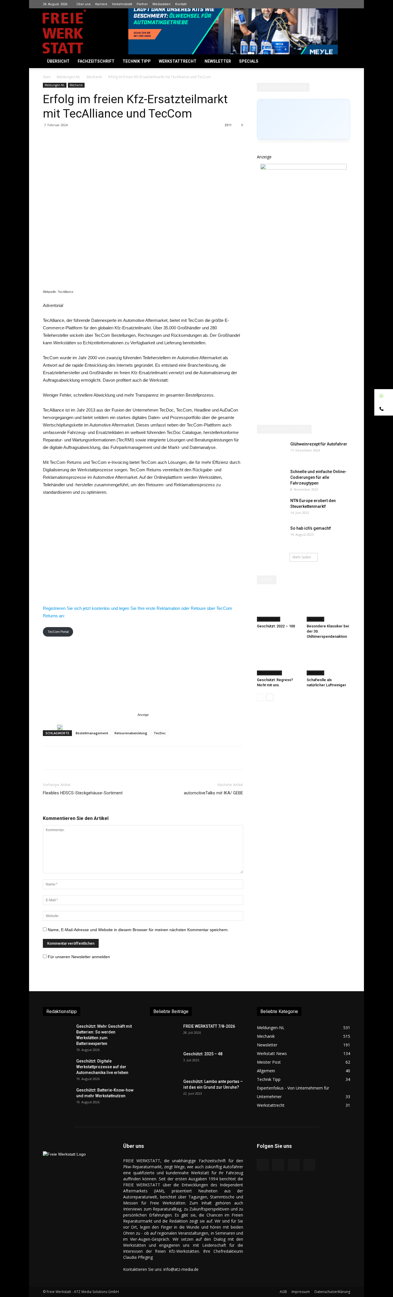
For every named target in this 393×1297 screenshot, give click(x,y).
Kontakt (180, 4)
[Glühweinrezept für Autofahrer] (271, 451)
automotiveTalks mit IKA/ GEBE (213, 793)
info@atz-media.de (181, 1269)
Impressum (300, 1291)
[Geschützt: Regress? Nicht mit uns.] (279, 660)
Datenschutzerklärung (332, 1291)
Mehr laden (302, 557)
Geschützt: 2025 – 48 (202, 1054)
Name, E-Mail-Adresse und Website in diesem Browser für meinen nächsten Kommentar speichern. (138, 929)
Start (46, 76)
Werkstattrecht (178, 61)
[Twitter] (346, 4)
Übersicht (58, 61)
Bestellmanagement (92, 733)
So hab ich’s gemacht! (310, 528)
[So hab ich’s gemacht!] (271, 535)
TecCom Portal (58, 631)
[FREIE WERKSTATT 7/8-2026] (164, 1033)
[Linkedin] (336, 4)
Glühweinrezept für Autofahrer (318, 444)
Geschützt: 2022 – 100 (276, 626)
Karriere (101, 4)
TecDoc (160, 733)
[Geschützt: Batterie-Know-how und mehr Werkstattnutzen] (57, 1097)
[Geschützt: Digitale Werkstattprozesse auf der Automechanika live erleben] (57, 1068)
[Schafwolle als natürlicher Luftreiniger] (328, 660)
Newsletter (218, 61)
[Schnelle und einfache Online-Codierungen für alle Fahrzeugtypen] (271, 479)
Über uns (84, 4)
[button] (343, 61)
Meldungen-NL (68, 76)
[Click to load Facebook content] (303, 119)
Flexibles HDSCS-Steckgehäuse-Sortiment (83, 793)
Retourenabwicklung (131, 733)
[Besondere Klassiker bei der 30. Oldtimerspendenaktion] (328, 607)
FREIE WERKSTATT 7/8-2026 (209, 1026)
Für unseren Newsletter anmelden (79, 956)
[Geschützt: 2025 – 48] (164, 1061)
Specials (248, 61)
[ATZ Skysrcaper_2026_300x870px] (303, 168)
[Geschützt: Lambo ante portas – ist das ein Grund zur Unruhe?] (164, 1089)
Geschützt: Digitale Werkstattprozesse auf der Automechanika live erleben (102, 1067)
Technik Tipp (137, 61)
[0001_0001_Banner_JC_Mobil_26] (60, 727)
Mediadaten (161, 4)
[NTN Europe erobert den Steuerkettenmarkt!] (271, 508)
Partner (142, 4)
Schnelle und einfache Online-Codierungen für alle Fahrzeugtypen (318, 477)
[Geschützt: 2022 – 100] (279, 607)
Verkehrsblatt (122, 4)
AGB (283, 1291)
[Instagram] (327, 4)
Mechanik (94, 76)
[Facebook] (317, 4)
